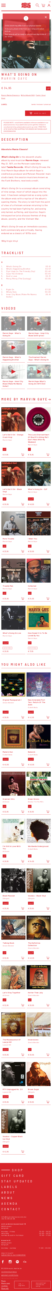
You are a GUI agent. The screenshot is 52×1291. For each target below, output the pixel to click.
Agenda (9, 1203)
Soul (3, 98)
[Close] (46, 17)
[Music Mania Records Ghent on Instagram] (10, 1261)
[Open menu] (3, 5)
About (8, 1192)
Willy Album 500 (28, 95)
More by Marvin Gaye (24, 399)
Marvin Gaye (14, 78)
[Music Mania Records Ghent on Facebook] (2, 1261)
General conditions (9, 1275)
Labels (9, 1187)
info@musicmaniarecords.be (13, 1217)
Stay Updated (17, 1181)
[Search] (37, 5)
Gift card (13, 1175)
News (7, 1198)
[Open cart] (43, 5)
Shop (18, 1170)
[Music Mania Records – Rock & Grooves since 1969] (26, 5)
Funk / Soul (41, 95)
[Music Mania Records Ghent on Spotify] (17, 1261)
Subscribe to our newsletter (13, 1255)
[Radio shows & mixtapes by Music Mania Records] (24, 1261)
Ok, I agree (22, 1284)
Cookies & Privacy (9, 1272)
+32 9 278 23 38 (8, 1219)
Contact (11, 1209)
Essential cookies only (41, 1284)
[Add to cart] (22, 454)
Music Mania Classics (10, 95)
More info (5, 1288)
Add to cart (40, 113)
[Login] (49, 5)
